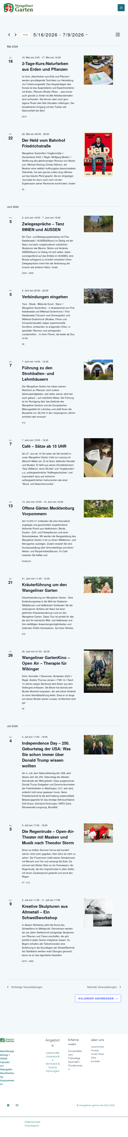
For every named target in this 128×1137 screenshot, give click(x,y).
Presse (95, 1050)
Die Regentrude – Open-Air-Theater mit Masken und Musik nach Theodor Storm (48, 836)
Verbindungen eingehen (45, 296)
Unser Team (97, 1054)
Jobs (93, 1057)
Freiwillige (74, 1058)
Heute (25, 34)
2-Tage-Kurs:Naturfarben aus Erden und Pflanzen (45, 66)
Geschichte (97, 1046)
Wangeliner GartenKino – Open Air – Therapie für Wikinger (46, 663)
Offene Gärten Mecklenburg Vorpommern (48, 510)
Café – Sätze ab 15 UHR (44, 446)
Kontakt (95, 1061)
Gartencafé (52, 1052)
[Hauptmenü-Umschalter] (121, 7)
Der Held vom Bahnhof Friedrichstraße (43, 143)
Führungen (53, 1071)
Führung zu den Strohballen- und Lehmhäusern (38, 373)
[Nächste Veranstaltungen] (16, 35)
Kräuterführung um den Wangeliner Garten (44, 587)
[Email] (17, 1105)
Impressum (32, 1125)
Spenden (74, 1061)
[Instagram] (8, 1105)
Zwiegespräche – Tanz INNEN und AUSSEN (43, 226)
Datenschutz (32, 1121)
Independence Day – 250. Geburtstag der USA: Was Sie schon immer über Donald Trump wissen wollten (46, 754)
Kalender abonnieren (96, 998)
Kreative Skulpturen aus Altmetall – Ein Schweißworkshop (45, 911)
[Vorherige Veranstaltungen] (9, 35)
